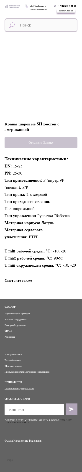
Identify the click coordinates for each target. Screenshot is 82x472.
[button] (66, 11)
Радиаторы (10, 336)
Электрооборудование (15, 325)
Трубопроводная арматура (17, 313)
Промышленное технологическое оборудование (27, 371)
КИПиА (8, 331)
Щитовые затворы (13, 366)
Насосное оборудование (16, 319)
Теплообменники (12, 360)
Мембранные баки (13, 354)
